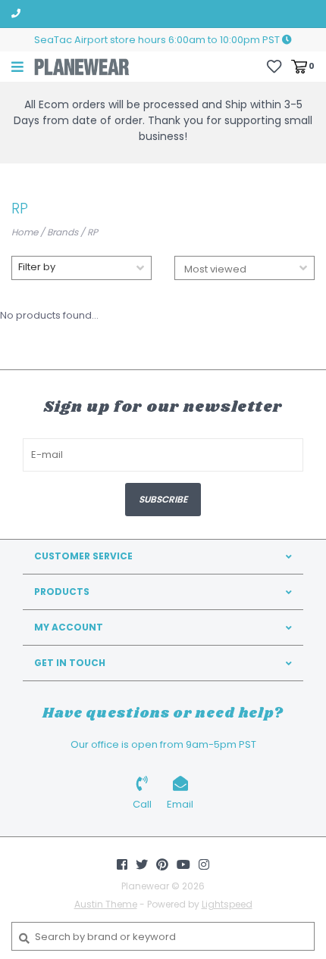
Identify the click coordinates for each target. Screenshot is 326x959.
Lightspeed (227, 904)
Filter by (36, 267)
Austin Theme (105, 904)
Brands (62, 232)
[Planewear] (82, 66)
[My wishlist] (274, 65)
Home (24, 232)
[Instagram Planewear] (204, 864)
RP (92, 232)
